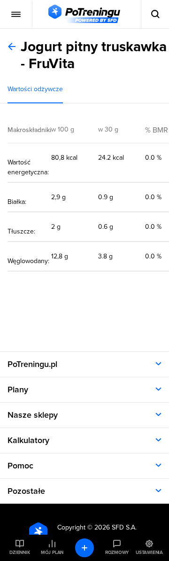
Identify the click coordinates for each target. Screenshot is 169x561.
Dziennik (19, 552)
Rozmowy (117, 552)
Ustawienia (149, 552)
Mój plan (52, 552)
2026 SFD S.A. (115, 527)
